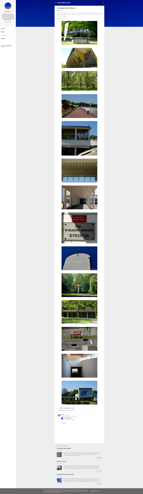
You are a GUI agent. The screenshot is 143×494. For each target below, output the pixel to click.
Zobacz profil (8, 21)
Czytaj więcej (98, 457)
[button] (101, 8)
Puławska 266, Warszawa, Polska (70, 410)
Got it (98, 491)
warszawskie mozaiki (63, 2)
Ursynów (72, 408)
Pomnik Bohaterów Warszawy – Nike (65, 474)
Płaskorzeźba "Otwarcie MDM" (64, 448)
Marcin (62, 414)
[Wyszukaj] (103, 3)
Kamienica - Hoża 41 (61, 461)
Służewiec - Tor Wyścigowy (65, 408)
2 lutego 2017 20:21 (67, 414)
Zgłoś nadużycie (4, 35)
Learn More (93, 491)
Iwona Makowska (68, 418)
